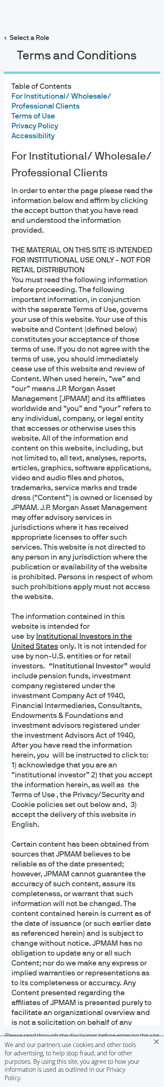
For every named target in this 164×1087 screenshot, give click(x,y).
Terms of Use (33, 116)
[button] (156, 1042)
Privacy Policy (34, 126)
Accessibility (33, 136)
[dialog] (82, 543)
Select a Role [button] (29, 38)
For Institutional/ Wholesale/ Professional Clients (81, 165)
